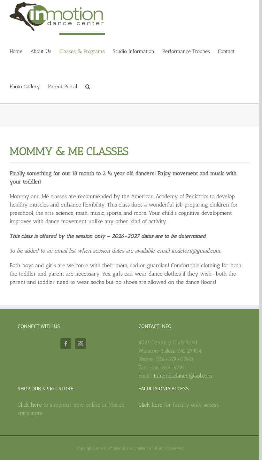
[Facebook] (65, 343)
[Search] (87, 85)
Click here (30, 405)
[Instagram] (80, 343)
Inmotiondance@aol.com (183, 375)
